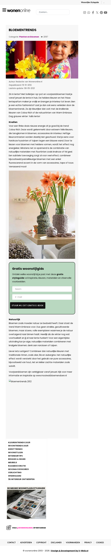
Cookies (100, 542)
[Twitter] (97, 13)
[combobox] (53, 12)
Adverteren (26, 542)
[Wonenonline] (19, 10)
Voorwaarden (73, 542)
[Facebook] (93, 13)
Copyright (41, 542)
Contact (11, 542)
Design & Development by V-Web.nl (69, 550)
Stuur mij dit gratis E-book (28, 305)
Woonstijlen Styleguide (90, 2)
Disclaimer (56, 542)
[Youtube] (105, 13)
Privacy (88, 542)
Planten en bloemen (29, 37)
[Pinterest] (101, 13)
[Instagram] (85, 13)
